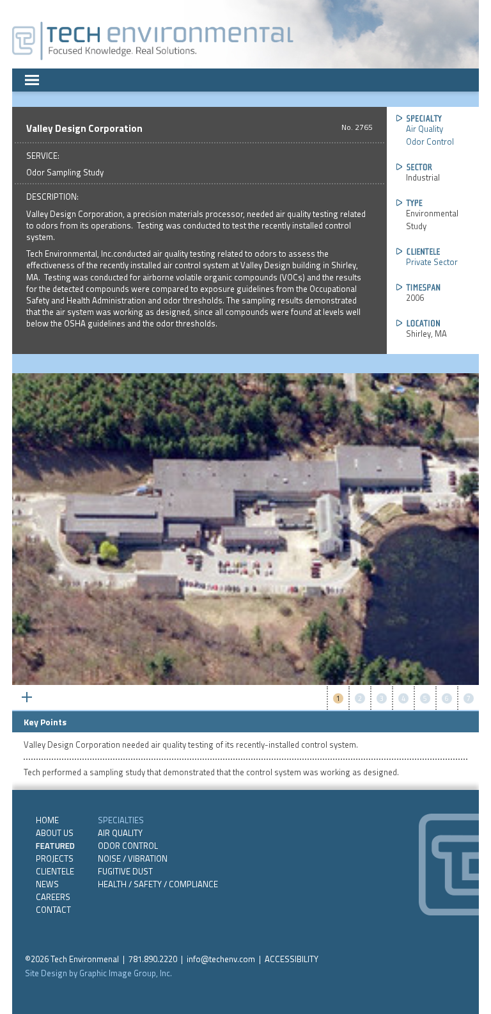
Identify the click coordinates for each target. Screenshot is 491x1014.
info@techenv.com (221, 959)
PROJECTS (55, 858)
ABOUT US (55, 832)
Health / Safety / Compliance (158, 884)
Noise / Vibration (133, 858)
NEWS (47, 884)
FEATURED (55, 845)
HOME (47, 820)
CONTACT (53, 909)
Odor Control (430, 141)
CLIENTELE (55, 871)
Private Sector (432, 261)
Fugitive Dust (125, 871)
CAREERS (53, 896)
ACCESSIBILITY (291, 959)
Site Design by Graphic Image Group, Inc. (98, 973)
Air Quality (424, 128)
